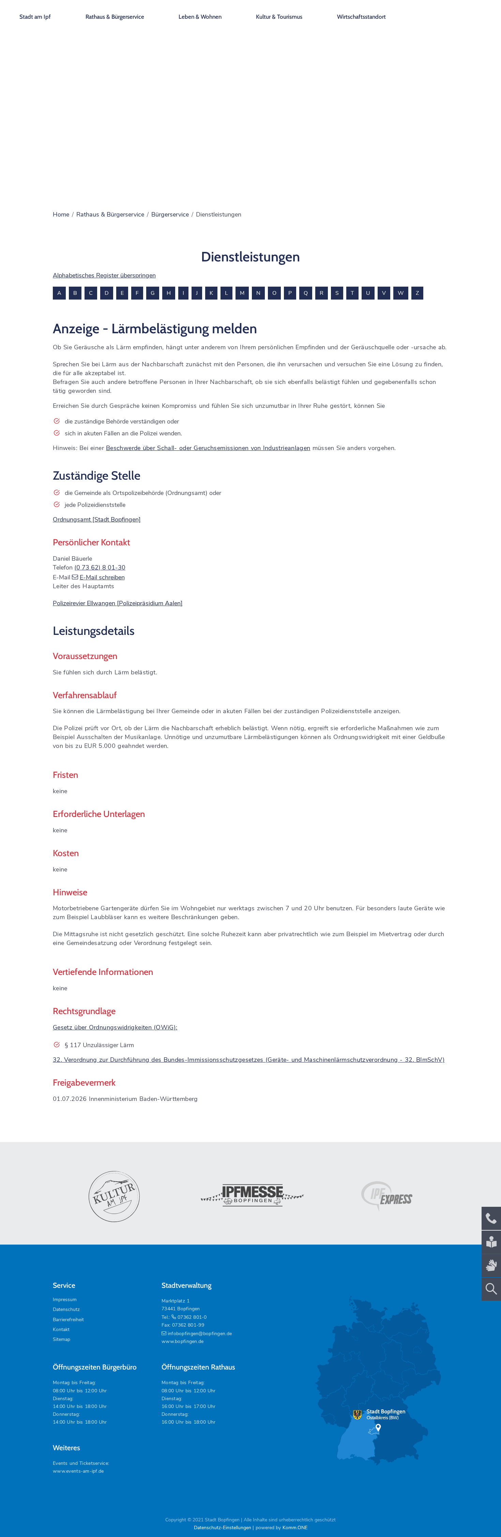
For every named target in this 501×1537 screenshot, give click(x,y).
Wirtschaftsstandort (361, 16)
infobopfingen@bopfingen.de (200, 1333)
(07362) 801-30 (99, 567)
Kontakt (61, 1329)
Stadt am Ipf (35, 16)
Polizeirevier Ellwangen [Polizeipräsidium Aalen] (118, 603)
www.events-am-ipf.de (78, 1471)
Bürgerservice (170, 214)
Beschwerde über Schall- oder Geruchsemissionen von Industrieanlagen (208, 448)
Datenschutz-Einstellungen (222, 1527)
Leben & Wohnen (200, 16)
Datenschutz (66, 1309)
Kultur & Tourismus (279, 16)
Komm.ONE (295, 1527)
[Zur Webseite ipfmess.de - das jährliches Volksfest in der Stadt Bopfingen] (250, 1196)
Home (61, 214)
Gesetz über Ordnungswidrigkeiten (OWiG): (115, 1027)
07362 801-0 (192, 1317)
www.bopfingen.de (182, 1341)
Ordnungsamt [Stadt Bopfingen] (97, 519)
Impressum (65, 1299)
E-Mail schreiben (102, 577)
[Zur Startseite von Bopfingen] (457, 13)
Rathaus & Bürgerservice (115, 16)
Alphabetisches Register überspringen (104, 275)
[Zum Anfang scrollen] (480, 1516)
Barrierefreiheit (68, 1319)
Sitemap (61, 1339)
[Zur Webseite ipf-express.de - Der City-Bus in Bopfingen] (386, 1196)
